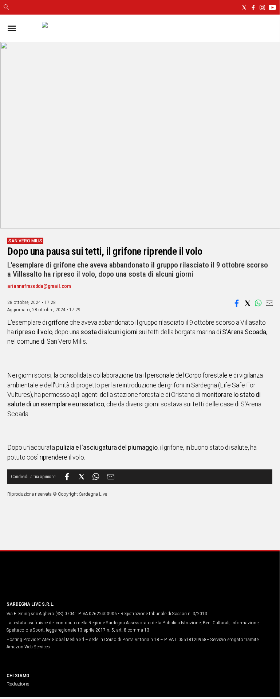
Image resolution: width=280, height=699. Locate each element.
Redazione (18, 684)
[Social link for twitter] (244, 7)
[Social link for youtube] (272, 7)
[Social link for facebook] (253, 7)
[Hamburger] (12, 28)
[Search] (6, 7)
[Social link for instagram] (262, 7)
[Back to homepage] (45, 581)
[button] (236, 303)
